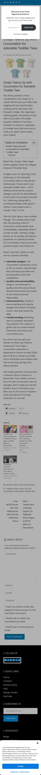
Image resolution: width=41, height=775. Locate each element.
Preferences (15, 772)
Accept (20, 766)
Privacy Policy (24, 772)
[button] (37, 743)
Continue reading (20, 34)
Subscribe (28, 27)
